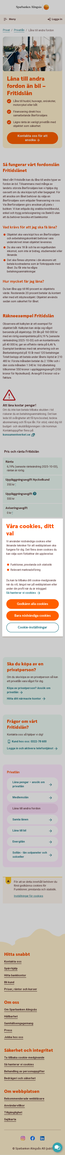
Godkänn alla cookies (32, 604)
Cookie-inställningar (32, 627)
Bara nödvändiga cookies (32, 615)
